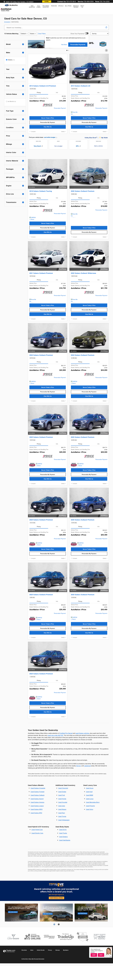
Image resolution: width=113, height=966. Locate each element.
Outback (23, 34)
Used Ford (61, 795)
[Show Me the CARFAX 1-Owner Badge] (74, 113)
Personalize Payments (77, 44)
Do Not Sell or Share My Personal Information (33, 959)
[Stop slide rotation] (106, 50)
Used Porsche (90, 806)
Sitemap (57, 950)
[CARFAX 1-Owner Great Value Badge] (32, 383)
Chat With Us (48, 127)
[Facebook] (95, 951)
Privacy (50, 950)
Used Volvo (89, 809)
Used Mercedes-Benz (92, 802)
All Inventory (7, 22)
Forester (91, 913)
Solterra (56, 913)
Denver (78, 766)
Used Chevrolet (63, 788)
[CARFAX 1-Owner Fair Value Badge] (80, 465)
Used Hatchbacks (64, 840)
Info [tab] (57, 92)
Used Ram (61, 813)
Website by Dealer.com (9, 951)
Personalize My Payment (47, 122)
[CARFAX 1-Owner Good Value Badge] (32, 219)
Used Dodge (62, 792)
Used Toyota (62, 816)
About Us (82, 6)
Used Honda (62, 799)
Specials (60, 6)
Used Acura (89, 788)
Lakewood (87, 766)
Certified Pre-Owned (66, 733)
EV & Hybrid (38, 6)
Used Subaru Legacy (37, 806)
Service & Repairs (76, 6)
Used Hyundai (62, 802)
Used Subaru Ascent (37, 799)
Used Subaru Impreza (37, 802)
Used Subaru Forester (37, 792)
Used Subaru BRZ (36, 813)
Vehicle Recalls (40, 950)
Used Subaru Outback (37, 795)
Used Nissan (62, 809)
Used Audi (89, 792)
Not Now (64, 44)
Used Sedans (63, 837)
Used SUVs (62, 830)
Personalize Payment (60, 108)
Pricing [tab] (39, 92)
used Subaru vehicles (82, 733)
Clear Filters (42, 34)
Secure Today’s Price (47, 118)
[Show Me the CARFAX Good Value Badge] (74, 215)
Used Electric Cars (37, 833)
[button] (47, 89)
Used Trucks (63, 833)
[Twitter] (95, 956)
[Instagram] (100, 951)
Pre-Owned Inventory (45, 6)
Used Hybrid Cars (37, 830)
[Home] (11, 5)
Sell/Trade (68, 6)
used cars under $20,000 (55, 735)
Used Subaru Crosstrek (38, 788)
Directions (24, 950)
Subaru (32, 34)
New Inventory (32, 6)
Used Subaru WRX (37, 809)
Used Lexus (89, 799)
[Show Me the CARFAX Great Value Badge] (32, 301)
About (31, 950)
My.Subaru (65, 950)
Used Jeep (61, 806)
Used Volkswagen (64, 820)
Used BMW (89, 795)
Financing (54, 6)
